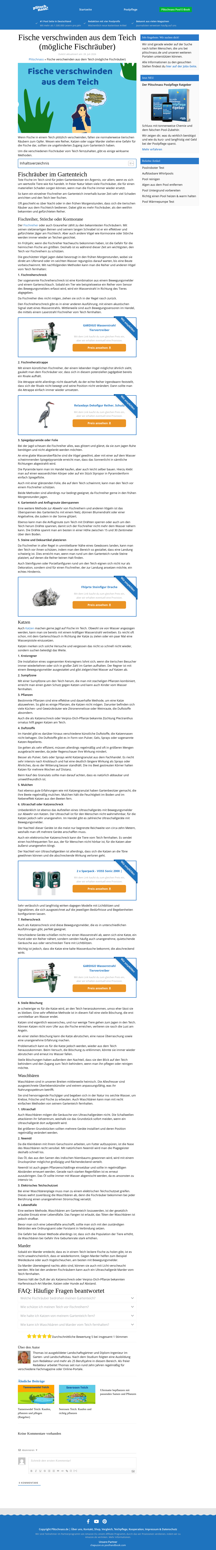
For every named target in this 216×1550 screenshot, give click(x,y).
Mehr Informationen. (120, 1537)
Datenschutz (169, 1529)
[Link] (67, 1471)
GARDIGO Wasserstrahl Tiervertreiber (99, 327)
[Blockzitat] (58, 1471)
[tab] (77, 1298)
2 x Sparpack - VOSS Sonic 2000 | (99, 871)
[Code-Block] (62, 1471)
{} (71, 1470)
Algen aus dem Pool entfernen (162, 185)
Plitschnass (36, 59)
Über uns (76, 1529)
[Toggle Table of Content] (129, 163)
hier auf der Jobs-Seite (181, 66)
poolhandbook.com (115, 1545)
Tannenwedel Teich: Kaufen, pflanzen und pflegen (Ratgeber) (34, 1413)
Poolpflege (130, 9)
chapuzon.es (97, 1545)
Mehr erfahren (152, 149)
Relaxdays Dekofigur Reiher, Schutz (99, 405)
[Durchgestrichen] (45, 1471)
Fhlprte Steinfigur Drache (99, 587)
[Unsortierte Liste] (53, 1471)
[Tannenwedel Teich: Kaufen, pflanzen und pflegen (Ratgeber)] (36, 1394)
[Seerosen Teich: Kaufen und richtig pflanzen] (77, 1394)
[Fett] (31, 1471)
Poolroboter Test (153, 168)
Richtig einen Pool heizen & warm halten (169, 196)
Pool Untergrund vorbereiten (161, 190)
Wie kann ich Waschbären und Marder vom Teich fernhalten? (64, 1324)
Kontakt (88, 1529)
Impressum (152, 1529)
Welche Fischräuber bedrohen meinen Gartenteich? (58, 1298)
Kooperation (136, 1529)
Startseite (85, 9)
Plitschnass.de (59, 1529)
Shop (97, 1529)
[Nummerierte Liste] (49, 1471)
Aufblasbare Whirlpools (157, 173)
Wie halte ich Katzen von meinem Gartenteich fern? (57, 1316)
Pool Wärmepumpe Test (158, 201)
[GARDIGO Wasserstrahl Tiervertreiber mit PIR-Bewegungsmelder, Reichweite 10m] (46, 337)
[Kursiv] (36, 1471)
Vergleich (107, 1529)
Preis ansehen (98, 348)
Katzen (29, 628)
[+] (75, 1470)
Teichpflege (120, 1529)
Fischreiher (30, 225)
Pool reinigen (151, 179)
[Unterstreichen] (40, 1471)
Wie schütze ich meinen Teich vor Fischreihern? (54, 1307)
